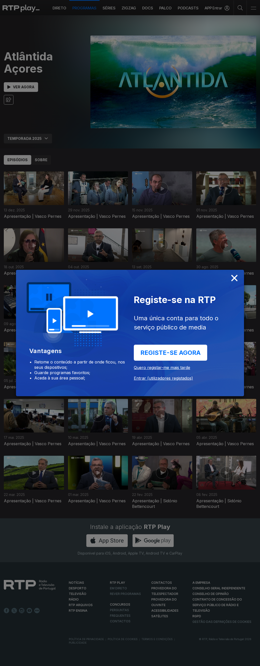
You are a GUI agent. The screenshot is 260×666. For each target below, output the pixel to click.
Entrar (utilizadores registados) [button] (163, 378)
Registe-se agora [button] (170, 352)
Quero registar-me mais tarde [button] (162, 367)
